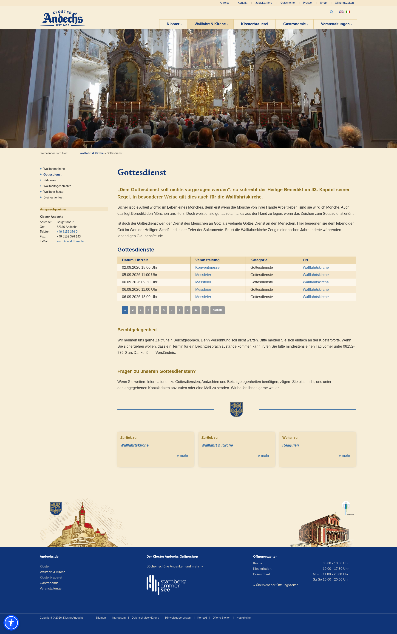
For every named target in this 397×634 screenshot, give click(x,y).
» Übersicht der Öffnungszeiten (275, 585)
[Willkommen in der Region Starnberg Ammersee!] (166, 585)
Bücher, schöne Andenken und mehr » (175, 566)
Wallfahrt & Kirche (210, 24)
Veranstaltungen (335, 24)
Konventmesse (207, 267)
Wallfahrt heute (53, 191)
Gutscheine (288, 2)
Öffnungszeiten (344, 2)
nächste (217, 309)
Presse (307, 2)
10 (196, 309)
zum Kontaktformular (71, 241)
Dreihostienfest (53, 197)
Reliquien (49, 180)
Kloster (173, 24)
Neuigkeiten (244, 617)
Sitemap (101, 617)
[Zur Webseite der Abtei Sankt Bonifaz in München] (322, 522)
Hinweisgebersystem (178, 617)
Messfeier (203, 275)
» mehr (182, 456)
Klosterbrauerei (254, 24)
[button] (11, 622)
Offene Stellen (221, 617)
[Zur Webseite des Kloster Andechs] (90, 522)
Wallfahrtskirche (54, 168)
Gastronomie (294, 24)
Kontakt (242, 2)
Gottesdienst (52, 174)
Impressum (119, 617)
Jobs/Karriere (263, 2)
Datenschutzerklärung (145, 617)
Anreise (225, 2)
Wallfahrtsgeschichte (57, 186)
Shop (323, 2)
